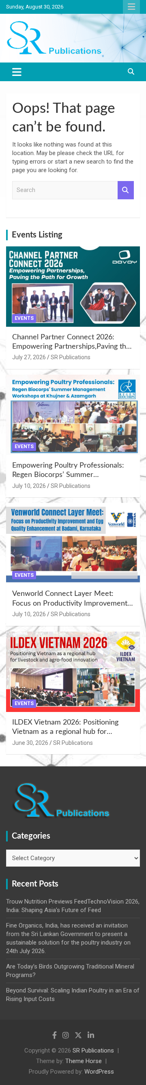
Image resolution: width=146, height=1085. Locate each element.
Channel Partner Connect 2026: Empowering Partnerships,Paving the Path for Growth (71, 347)
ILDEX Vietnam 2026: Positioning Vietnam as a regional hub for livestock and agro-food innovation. (68, 732)
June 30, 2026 (30, 743)
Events (24, 318)
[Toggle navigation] (17, 72)
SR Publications (70, 357)
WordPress (99, 1071)
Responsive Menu (131, 7)
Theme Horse (83, 1061)
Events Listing (37, 235)
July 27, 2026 (29, 357)
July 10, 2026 (29, 486)
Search (126, 190)
